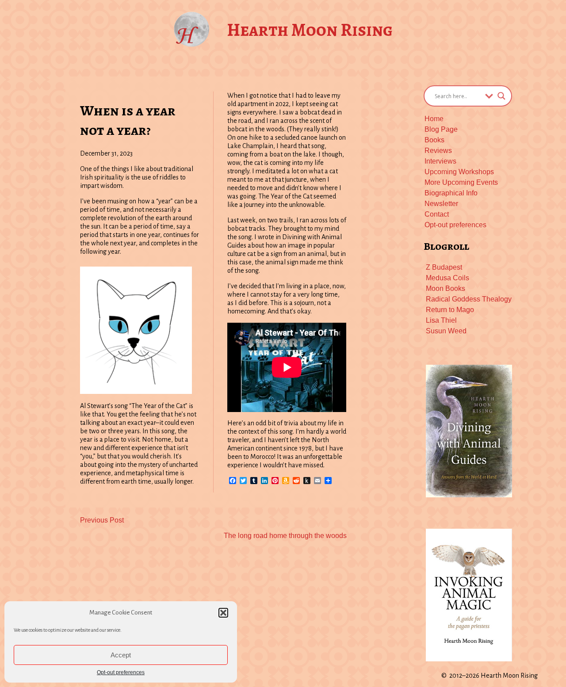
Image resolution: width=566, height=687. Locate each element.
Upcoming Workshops (459, 172)
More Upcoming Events (461, 182)
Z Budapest (444, 267)
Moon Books (445, 288)
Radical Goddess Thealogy (469, 299)
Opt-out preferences (121, 672)
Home (434, 118)
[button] (223, 612)
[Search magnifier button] (501, 96)
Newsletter (441, 203)
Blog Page (441, 129)
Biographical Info (451, 193)
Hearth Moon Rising (310, 30)
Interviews (440, 161)
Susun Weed (446, 331)
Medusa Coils (447, 278)
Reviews (438, 150)
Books (434, 140)
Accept (121, 655)
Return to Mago (450, 309)
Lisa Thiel (441, 320)
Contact (436, 214)
